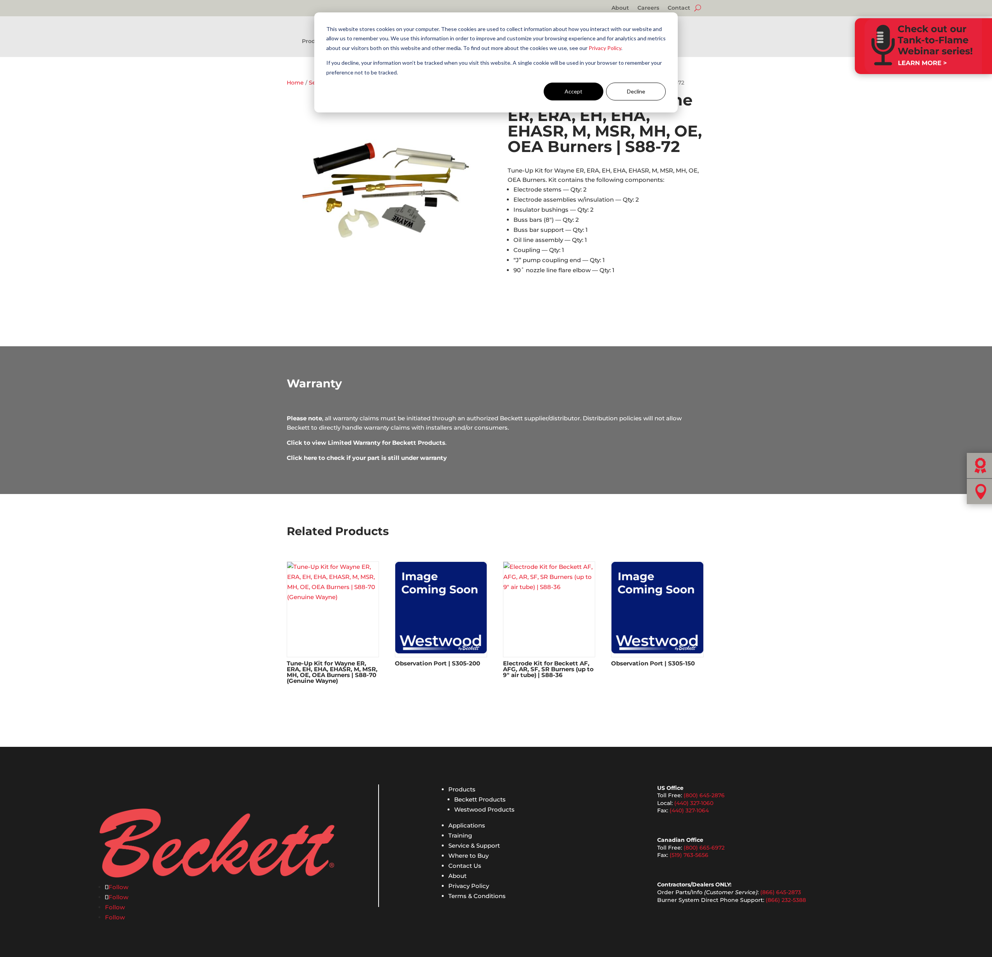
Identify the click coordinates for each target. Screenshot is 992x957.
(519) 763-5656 (689, 855)
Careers (648, 8)
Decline (636, 91)
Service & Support (474, 845)
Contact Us (464, 865)
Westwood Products (484, 809)
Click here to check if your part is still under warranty (367, 457)
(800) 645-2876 (704, 795)
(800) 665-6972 (704, 847)
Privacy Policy (605, 48)
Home (295, 82)
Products (461, 789)
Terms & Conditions (477, 896)
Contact (679, 8)
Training (460, 835)
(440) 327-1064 (689, 810)
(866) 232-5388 (786, 900)
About (620, 8)
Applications (466, 825)
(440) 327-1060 (693, 803)
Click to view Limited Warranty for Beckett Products (366, 442)
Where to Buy (468, 855)
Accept (573, 91)
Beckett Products (480, 799)
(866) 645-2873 (780, 892)
